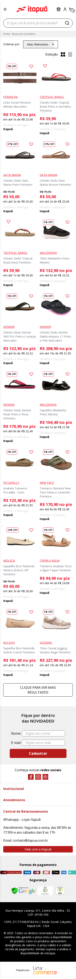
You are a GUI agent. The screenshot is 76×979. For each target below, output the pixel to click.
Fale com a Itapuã (38, 849)
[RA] (60, 891)
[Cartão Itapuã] (11, 872)
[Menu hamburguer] (5, 9)
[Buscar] (67, 23)
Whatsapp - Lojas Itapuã (22, 819)
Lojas (59, 9)
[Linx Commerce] (45, 970)
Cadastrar (38, 753)
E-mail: (16, 742)
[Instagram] (38, 777)
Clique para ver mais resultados (38, 690)
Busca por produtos (23, 34)
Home (6, 34)
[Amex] (63, 872)
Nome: (16, 733)
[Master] (37, 872)
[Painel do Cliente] (65, 9)
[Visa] (27, 872)
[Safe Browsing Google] (23, 891)
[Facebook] (31, 777)
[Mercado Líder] (45, 891)
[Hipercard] (46, 872)
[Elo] (56, 872)
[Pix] (72, 872)
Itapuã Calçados (32, 9)
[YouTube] (45, 777)
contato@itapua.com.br (30, 840)
